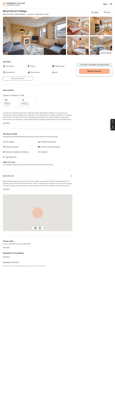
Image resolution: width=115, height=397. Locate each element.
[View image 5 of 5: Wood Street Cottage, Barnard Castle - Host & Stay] (101, 45)
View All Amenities (17, 78)
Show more (6, 123)
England (27, 266)
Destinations (10, 266)
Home (4, 266)
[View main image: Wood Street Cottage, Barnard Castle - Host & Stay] (34, 36)
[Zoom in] (35, 227)
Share (96, 12)
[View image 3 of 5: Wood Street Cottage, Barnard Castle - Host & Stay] (101, 26)
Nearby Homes (94, 71)
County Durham (34, 266)
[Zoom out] (39, 227)
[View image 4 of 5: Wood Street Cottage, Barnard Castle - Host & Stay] (78, 45)
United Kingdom (19, 266)
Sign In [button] (105, 4)
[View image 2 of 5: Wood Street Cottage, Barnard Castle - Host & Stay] (78, 26)
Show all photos (106, 53)
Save (108, 12)
